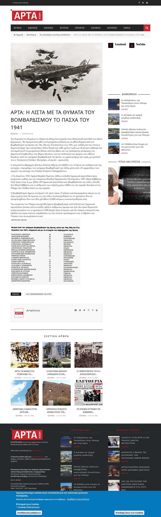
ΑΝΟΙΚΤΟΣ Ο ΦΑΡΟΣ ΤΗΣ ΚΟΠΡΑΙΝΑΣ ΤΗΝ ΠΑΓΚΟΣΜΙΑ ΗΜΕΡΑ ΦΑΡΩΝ (135, 455)
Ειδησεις (32, 27)
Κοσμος (96, 27)
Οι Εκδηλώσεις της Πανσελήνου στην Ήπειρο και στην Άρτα (134, 103)
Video (127, 27)
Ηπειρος (80, 27)
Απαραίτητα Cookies (28, 504)
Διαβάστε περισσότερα (78, 499)
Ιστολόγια (31, 34)
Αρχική (19, 34)
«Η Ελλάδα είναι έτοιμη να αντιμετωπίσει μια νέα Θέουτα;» (134, 147)
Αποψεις (112, 27)
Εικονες (48, 27)
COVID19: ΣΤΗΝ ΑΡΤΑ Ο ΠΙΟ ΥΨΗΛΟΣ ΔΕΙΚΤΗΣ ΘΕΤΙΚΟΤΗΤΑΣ (135, 440)
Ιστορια (64, 27)
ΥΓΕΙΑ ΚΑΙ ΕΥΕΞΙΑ (20, 3)
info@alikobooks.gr (38, 457)
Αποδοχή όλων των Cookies (129, 513)
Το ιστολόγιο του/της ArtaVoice (55, 34)
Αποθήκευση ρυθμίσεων (29, 513)
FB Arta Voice (36, 451)
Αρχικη (18, 27)
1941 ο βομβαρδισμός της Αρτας (38, 294)
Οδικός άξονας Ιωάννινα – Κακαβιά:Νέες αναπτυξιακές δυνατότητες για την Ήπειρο (135, 132)
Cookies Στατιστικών (29, 507)
